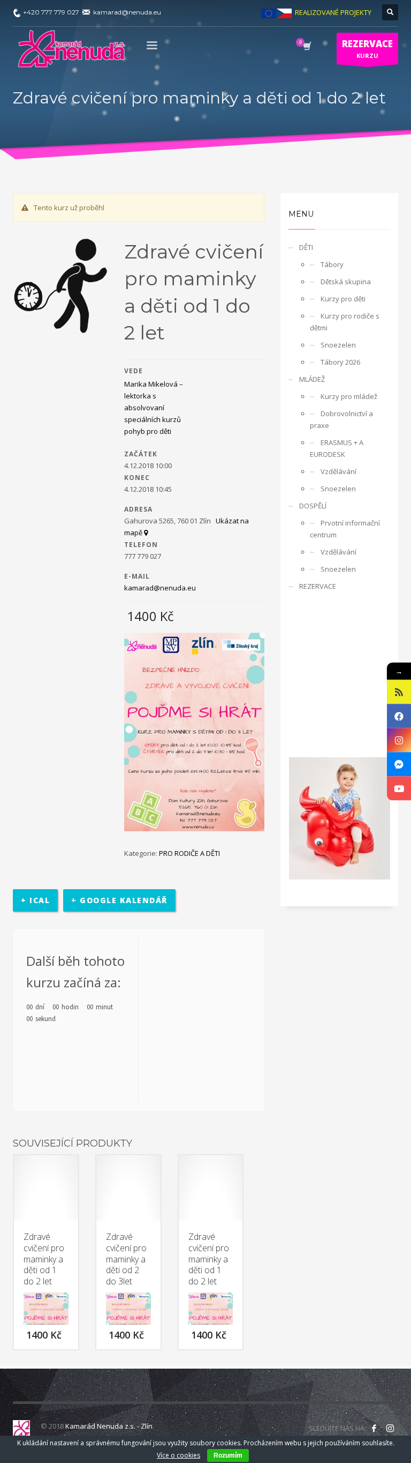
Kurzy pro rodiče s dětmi (344, 321)
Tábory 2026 (340, 362)
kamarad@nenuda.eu (160, 588)
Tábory (332, 264)
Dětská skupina (346, 281)
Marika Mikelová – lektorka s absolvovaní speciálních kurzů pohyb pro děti (153, 407)
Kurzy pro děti (343, 299)
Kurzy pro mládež (349, 396)
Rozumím (228, 1455)
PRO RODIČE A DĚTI (189, 853)
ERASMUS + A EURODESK (336, 448)
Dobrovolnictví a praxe (341, 419)
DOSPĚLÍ (312, 506)
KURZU (367, 49)
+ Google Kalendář (119, 900)
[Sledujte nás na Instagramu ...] (390, 1428)
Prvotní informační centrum (345, 529)
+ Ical (35, 900)
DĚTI (306, 247)
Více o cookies (178, 1455)
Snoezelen (338, 345)
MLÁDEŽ (312, 379)
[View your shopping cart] (306, 47)
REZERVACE (317, 586)
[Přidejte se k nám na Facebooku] (374, 1428)
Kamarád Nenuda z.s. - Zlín (109, 1426)
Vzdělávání (338, 471)
